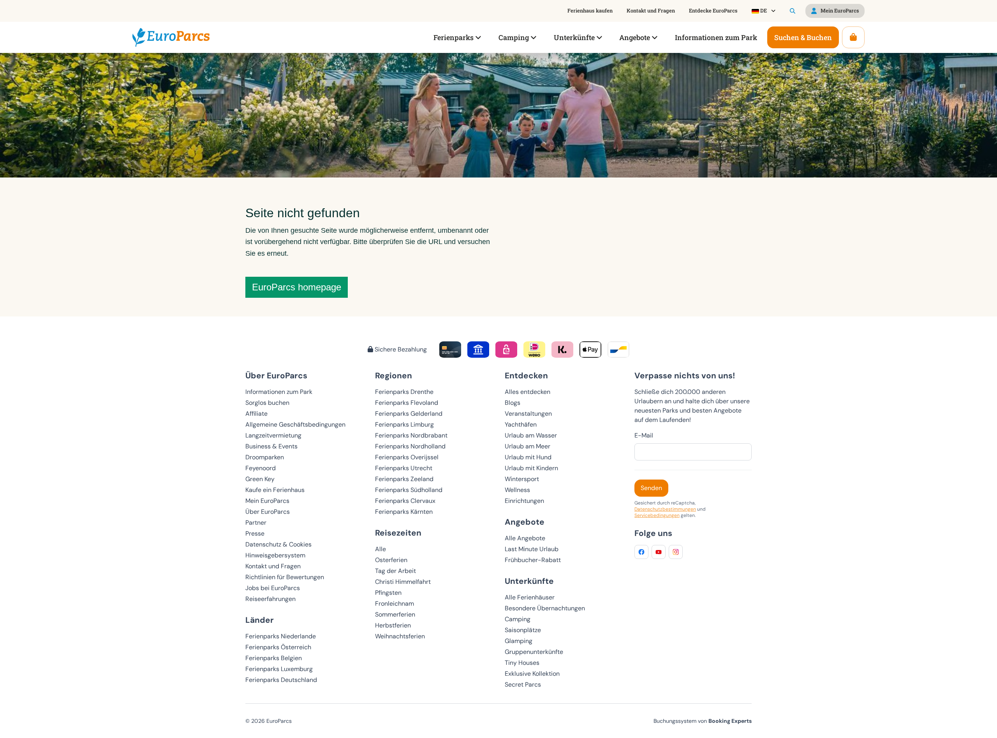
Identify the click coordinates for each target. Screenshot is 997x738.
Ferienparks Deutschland (281, 680)
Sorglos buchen (267, 403)
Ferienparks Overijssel (407, 457)
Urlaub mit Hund (528, 457)
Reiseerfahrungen (270, 599)
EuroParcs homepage (296, 287)
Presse (254, 533)
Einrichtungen (524, 501)
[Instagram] (676, 552)
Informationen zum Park (278, 392)
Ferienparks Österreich (278, 647)
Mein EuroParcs (267, 501)
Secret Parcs (523, 684)
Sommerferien (395, 614)
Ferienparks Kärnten (404, 512)
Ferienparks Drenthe (404, 392)
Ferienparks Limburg (404, 424)
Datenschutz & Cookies (278, 544)
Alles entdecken (527, 392)
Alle (380, 549)
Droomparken (264, 457)
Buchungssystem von (703, 720)
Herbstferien (393, 625)
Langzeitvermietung (273, 435)
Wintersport (522, 479)
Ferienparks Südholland (408, 490)
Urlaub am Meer (527, 446)
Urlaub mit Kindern (531, 468)
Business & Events (271, 446)
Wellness (517, 490)
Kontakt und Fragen (273, 566)
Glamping (518, 641)
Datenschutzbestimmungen (665, 509)
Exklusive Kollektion (532, 673)
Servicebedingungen (657, 515)
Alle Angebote (525, 538)
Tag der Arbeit (395, 571)
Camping (517, 619)
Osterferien (391, 560)
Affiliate (256, 413)
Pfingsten (388, 593)
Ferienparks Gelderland (408, 413)
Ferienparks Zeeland (404, 479)
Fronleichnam (394, 603)
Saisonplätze (523, 630)
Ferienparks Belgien (273, 658)
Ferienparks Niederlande (280, 636)
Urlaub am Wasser (531, 435)
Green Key (260, 479)
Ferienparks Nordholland (410, 446)
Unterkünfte (529, 581)
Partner (255, 522)
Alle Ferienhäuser (530, 597)
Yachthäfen (521, 424)
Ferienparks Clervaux (405, 501)
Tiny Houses (522, 663)
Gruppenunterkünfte (534, 652)
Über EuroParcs (267, 512)
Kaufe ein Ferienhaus (275, 490)
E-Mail (643, 435)
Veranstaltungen (528, 413)
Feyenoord (260, 468)
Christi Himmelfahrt (403, 582)
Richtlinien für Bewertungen (284, 577)
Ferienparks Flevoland (406, 403)
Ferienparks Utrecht (403, 468)
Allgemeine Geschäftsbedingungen (295, 424)
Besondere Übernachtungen (545, 608)
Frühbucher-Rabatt (533, 560)
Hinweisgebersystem (275, 555)
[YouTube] (659, 552)
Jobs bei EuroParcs (272, 588)
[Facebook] (641, 552)
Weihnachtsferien (400, 636)
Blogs (512, 403)
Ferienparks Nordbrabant (411, 435)
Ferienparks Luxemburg (279, 669)
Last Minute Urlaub (531, 549)
